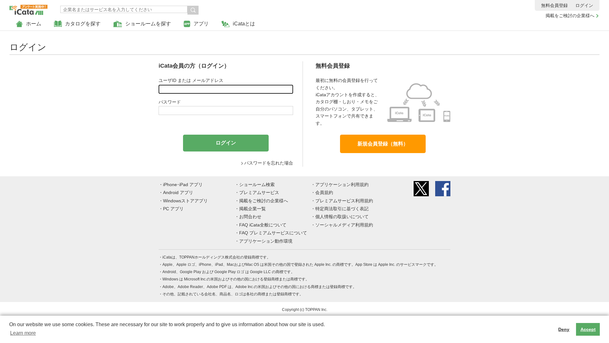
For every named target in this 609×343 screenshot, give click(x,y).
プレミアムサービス (259, 192)
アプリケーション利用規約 (342, 184)
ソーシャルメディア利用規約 (344, 224)
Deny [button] (563, 329)
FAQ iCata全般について (262, 224)
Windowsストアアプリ (185, 200)
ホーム (33, 23)
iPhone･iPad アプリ (183, 184)
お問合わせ (250, 216)
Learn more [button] (23, 333)
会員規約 (324, 192)
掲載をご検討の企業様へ (570, 15)
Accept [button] (588, 329)
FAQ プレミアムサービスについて (273, 232)
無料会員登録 (554, 5)
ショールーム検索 (257, 184)
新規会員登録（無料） (382, 143)
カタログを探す (83, 23)
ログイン (584, 5)
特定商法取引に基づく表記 (342, 208)
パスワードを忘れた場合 (268, 162)
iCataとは (244, 23)
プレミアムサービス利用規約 (344, 200)
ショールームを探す (148, 23)
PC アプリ (173, 208)
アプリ (201, 23)
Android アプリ (178, 192)
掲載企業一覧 (252, 208)
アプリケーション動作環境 (265, 241)
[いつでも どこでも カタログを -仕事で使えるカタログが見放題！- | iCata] (29, 8)
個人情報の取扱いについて (342, 216)
